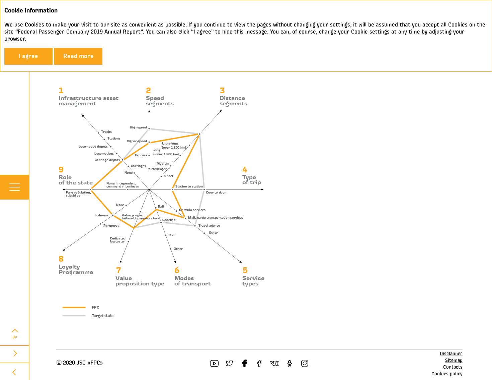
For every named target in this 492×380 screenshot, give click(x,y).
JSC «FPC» (90, 363)
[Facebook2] (259, 363)
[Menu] (14, 187)
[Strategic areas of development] (14, 371)
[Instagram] (305, 363)
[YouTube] (214, 363)
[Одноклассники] (289, 363)
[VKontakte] (274, 363)
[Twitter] (229, 363)
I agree (28, 56)
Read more (78, 56)
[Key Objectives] (14, 354)
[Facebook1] (244, 363)
